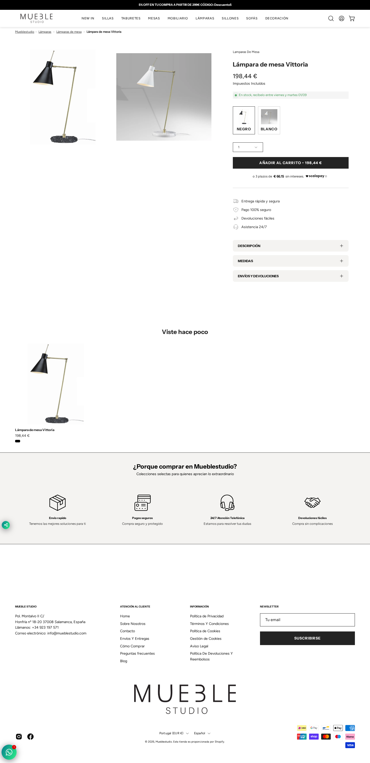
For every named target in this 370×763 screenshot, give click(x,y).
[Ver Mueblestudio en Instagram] (19, 732)
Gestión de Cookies (205, 633)
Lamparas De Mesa (246, 52)
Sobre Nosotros (132, 618)
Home (125, 611)
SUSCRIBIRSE (307, 633)
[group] (185, 5)
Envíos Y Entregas (134, 633)
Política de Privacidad (207, 611)
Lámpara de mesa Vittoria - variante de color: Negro (17, 441)
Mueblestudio (24, 32)
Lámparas (45, 32)
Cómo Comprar (132, 641)
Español (199, 728)
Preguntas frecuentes (137, 648)
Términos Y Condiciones (209, 618)
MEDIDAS (245, 261)
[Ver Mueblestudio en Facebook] (30, 732)
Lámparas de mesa (69, 32)
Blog (123, 656)
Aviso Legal (199, 641)
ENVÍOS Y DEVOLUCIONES (258, 276)
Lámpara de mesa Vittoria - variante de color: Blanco (24, 441)
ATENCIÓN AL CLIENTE (135, 601)
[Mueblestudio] (36, 18)
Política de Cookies (205, 626)
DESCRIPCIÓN (249, 246)
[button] (108, 18)
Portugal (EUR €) (171, 728)
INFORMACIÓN (199, 601)
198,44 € (22, 435)
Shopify (219, 736)
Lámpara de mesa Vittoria (34, 430)
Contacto (127, 626)
